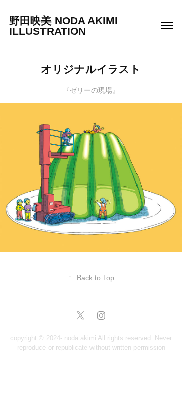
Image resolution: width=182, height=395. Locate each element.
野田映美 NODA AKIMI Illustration (65, 26)
